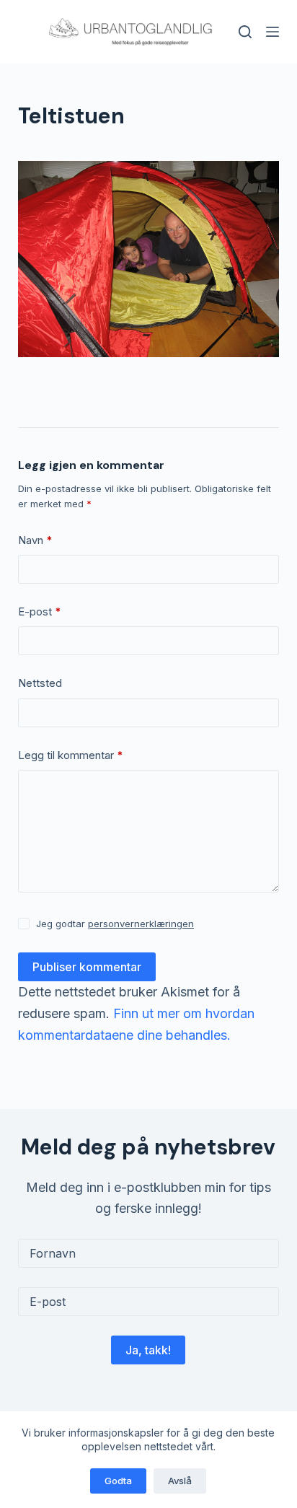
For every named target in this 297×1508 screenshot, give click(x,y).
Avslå (180, 1480)
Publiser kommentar (86, 967)
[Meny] (272, 31)
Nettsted (40, 683)
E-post (39, 611)
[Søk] (245, 31)
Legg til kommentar (70, 755)
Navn (35, 540)
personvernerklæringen (141, 923)
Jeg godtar (115, 923)
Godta (118, 1480)
